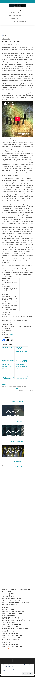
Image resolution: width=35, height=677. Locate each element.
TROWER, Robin (16, 624)
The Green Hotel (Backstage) (16, 611)
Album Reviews (6, 38)
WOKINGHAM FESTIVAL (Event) (20, 595)
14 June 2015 (15, 44)
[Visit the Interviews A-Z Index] (13, 426)
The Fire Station (15, 626)
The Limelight (11, 615)
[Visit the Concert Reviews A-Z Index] (13, 446)
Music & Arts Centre (17, 635)
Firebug (11, 608)
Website (12, 334)
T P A (17, 10)
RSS (8, 648)
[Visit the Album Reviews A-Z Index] (13, 406)
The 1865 (15, 631)
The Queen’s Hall (14, 639)
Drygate (11, 593)
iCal (9, 648)
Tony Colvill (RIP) (6, 44)
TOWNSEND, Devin (16, 598)
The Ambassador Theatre (14, 600)
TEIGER (13, 606)
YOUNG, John (15, 609)
